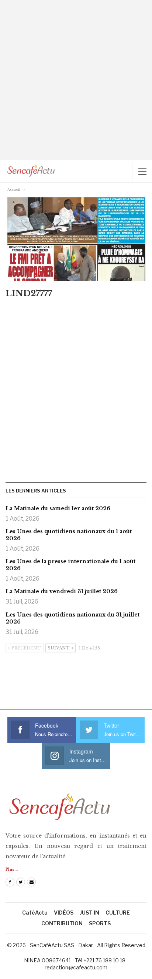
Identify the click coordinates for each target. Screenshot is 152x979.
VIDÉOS (63, 912)
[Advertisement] (76, 80)
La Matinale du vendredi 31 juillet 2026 (62, 591)
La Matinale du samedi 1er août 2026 (58, 508)
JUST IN (89, 912)
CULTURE (118, 912)
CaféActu (35, 912)
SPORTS (100, 923)
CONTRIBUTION (62, 923)
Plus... (12, 869)
